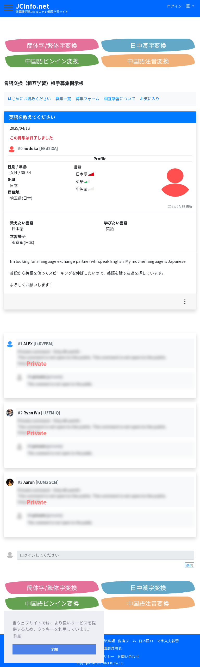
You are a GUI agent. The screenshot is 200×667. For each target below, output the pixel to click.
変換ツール (127, 640)
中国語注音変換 (148, 61)
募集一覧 (63, 98)
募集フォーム (87, 98)
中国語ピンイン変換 (52, 61)
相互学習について (119, 98)
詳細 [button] (17, 636)
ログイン (174, 6)
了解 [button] (54, 649)
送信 (189, 565)
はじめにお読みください (29, 98)
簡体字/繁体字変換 (52, 45)
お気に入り (149, 98)
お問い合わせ (128, 656)
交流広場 (108, 640)
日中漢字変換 (148, 45)
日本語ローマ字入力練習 (159, 640)
